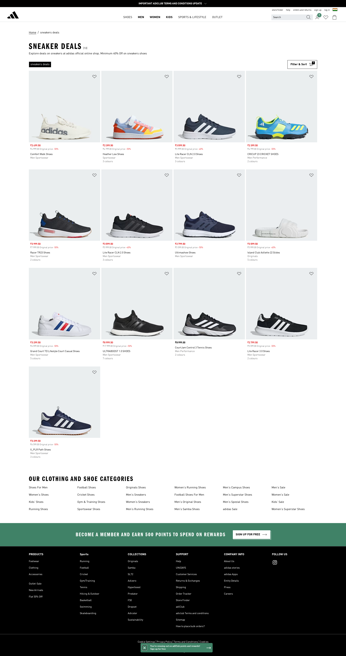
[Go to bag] (334, 17)
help (288, 10)
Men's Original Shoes (187, 502)
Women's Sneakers (138, 502)
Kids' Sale (278, 502)
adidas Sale (230, 509)
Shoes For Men (38, 487)
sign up (317, 10)
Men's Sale (278, 487)
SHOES (127, 17)
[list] (158, 64)
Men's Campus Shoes (236, 487)
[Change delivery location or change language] (335, 10)
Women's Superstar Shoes (288, 509)
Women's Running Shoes (190, 487)
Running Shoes (38, 509)
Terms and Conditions (186, 642)
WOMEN (155, 17)
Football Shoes (86, 487)
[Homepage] (13, 15)
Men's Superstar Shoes (237, 494)
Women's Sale (280, 494)
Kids (169, 17)
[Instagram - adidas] (294, 563)
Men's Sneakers (136, 494)
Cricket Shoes (86, 494)
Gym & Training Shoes (91, 502)
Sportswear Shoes (88, 509)
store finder (277, 10)
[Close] (144, 647)
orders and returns (302, 10)
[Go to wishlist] (325, 17)
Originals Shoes (136, 487)
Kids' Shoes (36, 502)
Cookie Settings (146, 642)
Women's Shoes (39, 494)
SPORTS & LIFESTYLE (192, 17)
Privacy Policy (164, 642)
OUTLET (217, 17)
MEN (141, 17)
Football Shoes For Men (189, 494)
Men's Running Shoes (139, 509)
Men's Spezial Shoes (236, 502)
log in (327, 10)
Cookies (204, 642)
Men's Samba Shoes (187, 509)
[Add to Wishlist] (94, 77)
